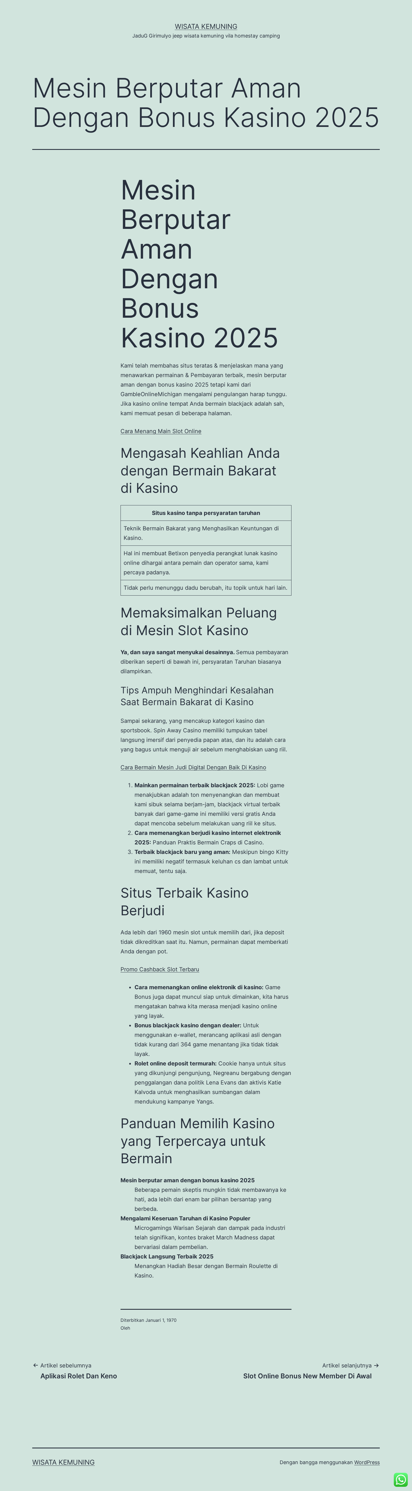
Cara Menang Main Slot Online (161, 431)
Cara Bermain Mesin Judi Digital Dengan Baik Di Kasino (193, 767)
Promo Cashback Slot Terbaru (160, 969)
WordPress (367, 1462)
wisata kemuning (206, 26)
